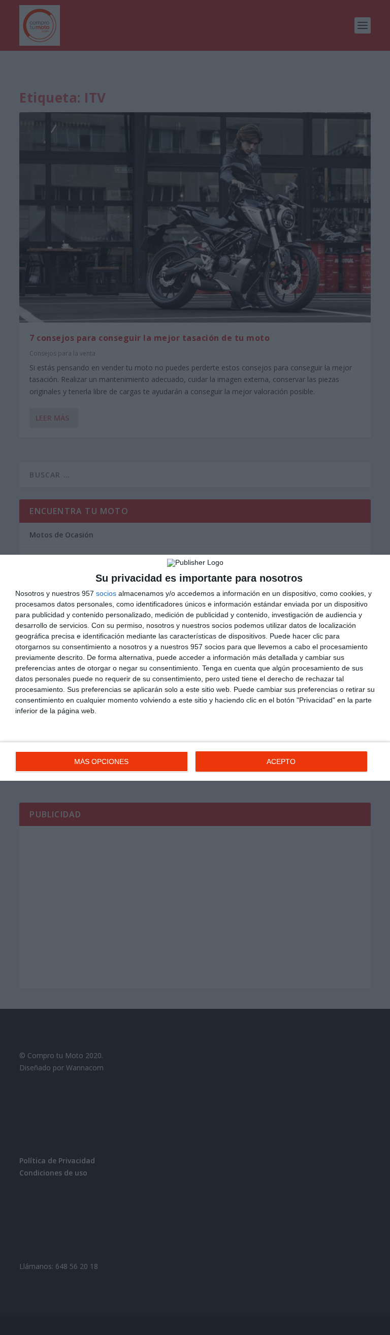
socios (106, 593)
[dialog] (195, 668)
